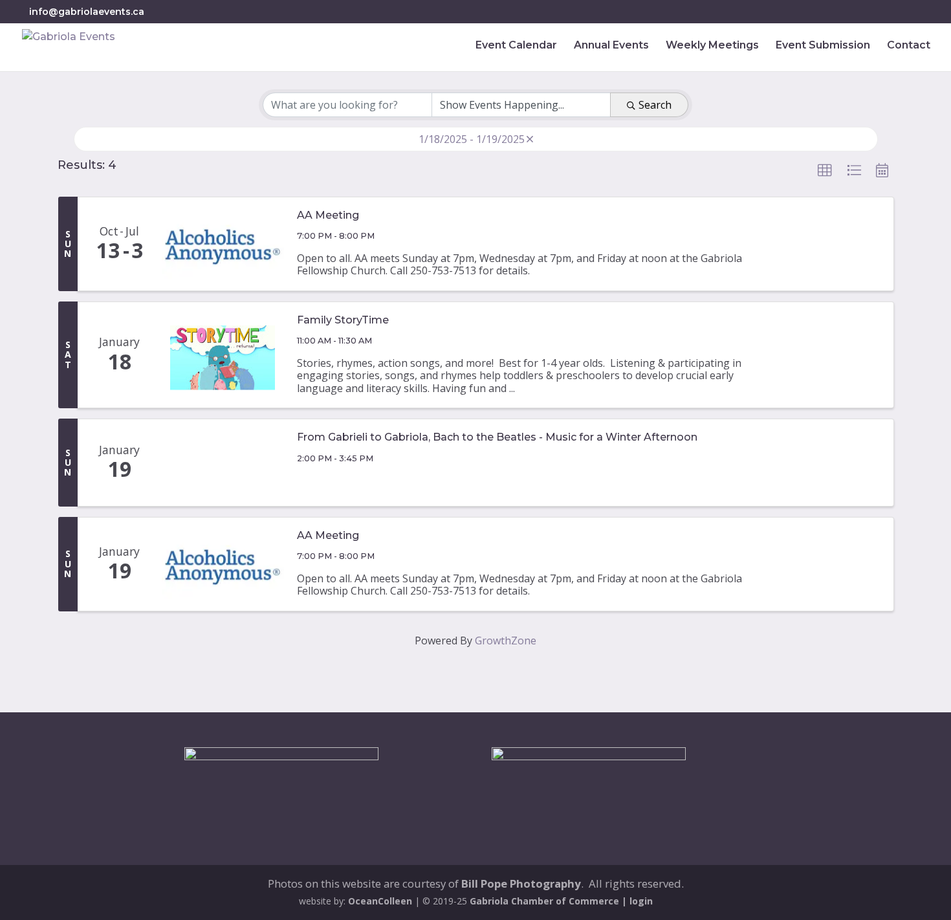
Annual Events (611, 46)
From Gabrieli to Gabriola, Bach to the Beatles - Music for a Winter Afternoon (497, 437)
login (641, 901)
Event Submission (823, 46)
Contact (908, 46)
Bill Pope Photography (521, 883)
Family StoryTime (343, 320)
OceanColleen (380, 901)
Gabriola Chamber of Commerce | (549, 901)
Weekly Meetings (712, 46)
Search (655, 105)
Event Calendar (516, 46)
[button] (825, 171)
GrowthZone (505, 640)
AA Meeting (328, 215)
